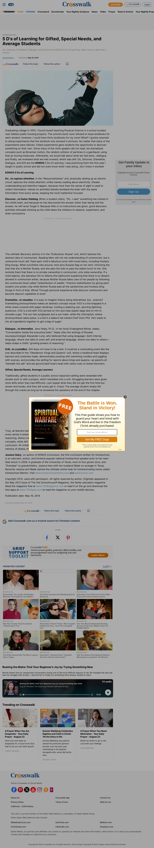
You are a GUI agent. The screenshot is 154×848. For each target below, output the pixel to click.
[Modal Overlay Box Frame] (77, 424)
